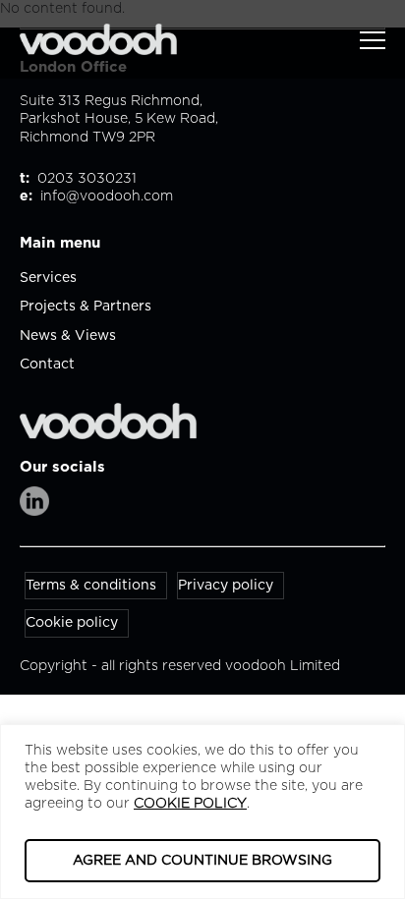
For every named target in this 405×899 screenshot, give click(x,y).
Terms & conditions (91, 585)
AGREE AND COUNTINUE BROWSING (202, 861)
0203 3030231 (85, 179)
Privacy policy (225, 585)
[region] (202, 811)
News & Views (68, 336)
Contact (47, 364)
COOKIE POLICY (190, 804)
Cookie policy (72, 623)
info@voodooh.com (106, 196)
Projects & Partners (85, 306)
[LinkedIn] (34, 501)
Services (48, 278)
